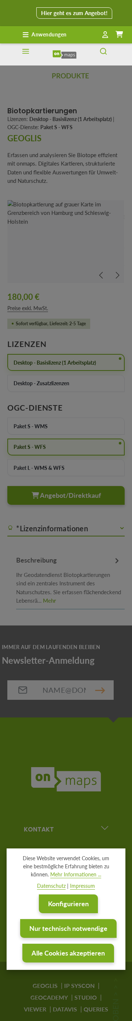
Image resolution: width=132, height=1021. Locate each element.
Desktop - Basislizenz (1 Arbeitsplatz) (55, 362)
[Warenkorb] (119, 34)
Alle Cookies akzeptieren (68, 953)
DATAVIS (65, 1009)
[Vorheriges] (101, 275)
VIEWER (35, 1009)
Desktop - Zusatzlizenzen (41, 383)
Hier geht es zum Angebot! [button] (74, 13)
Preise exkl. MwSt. (27, 308)
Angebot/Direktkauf (70, 495)
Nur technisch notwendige (68, 928)
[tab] (68, 579)
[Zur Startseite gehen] (64, 54)
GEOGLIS (45, 985)
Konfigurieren (68, 904)
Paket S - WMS (31, 426)
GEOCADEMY (49, 997)
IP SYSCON (79, 985)
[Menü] (25, 54)
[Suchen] (103, 54)
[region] (66, 241)
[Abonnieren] (100, 690)
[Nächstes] (117, 275)
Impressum (82, 886)
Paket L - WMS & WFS (39, 468)
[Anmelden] (105, 35)
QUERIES (96, 1009)
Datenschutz (51, 886)
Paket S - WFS (30, 447)
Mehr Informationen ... (75, 874)
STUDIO (85, 997)
